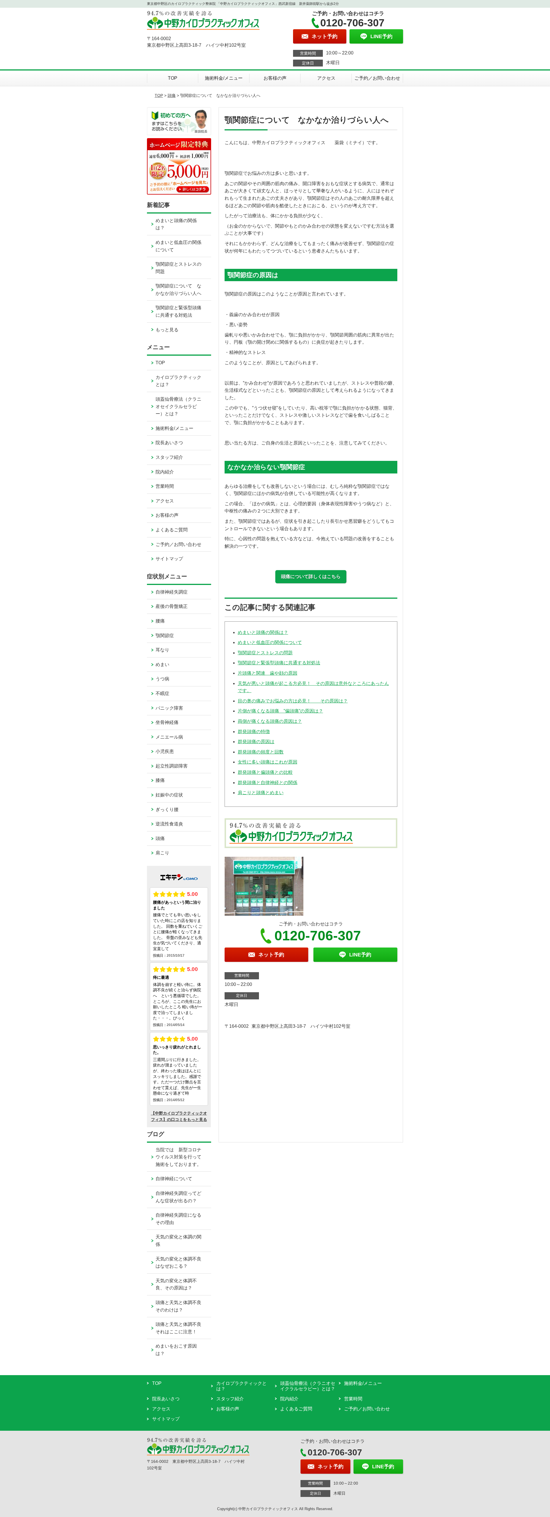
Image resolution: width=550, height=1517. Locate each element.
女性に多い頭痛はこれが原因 (267, 762)
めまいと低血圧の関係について (270, 642)
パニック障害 (169, 708)
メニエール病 (169, 737)
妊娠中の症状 (169, 794)
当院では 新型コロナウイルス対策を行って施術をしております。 (178, 1157)
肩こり (162, 852)
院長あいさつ (169, 442)
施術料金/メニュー (224, 78)
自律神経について (174, 1178)
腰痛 (160, 620)
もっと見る (167, 329)
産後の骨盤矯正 (172, 606)
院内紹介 (165, 471)
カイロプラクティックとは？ (178, 381)
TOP (172, 78)
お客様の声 (275, 78)
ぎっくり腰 (167, 809)
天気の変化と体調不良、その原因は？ (176, 1284)
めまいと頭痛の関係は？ (263, 632)
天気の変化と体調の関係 (178, 1240)
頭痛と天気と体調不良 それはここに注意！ (183, 1328)
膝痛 (160, 780)
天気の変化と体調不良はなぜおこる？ (178, 1262)
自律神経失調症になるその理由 (178, 1219)
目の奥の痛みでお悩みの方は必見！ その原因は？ (293, 700)
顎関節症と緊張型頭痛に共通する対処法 (279, 662)
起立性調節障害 (172, 766)
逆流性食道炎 (169, 823)
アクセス (326, 78)
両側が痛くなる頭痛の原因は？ (270, 721)
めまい (162, 664)
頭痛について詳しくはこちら (311, 576)
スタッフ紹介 (169, 457)
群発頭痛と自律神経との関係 (267, 782)
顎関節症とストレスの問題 (265, 652)
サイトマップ (169, 558)
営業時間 (165, 486)
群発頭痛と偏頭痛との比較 (265, 772)
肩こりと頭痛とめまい (261, 792)
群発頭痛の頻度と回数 (261, 751)
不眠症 (162, 693)
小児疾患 (165, 751)
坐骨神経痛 (167, 722)
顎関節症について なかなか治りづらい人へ (178, 289)
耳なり (162, 649)
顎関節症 (165, 635)
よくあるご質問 (172, 529)
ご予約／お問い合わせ (377, 78)
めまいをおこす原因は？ (176, 1350)
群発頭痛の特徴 (254, 731)
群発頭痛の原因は (256, 741)
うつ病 (162, 678)
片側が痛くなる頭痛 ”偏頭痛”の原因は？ (280, 710)
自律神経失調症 (172, 592)
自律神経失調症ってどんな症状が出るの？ (178, 1197)
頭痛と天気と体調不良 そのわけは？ (183, 1306)
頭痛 (172, 95)
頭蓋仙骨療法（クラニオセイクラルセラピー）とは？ (178, 406)
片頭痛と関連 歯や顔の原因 (267, 673)
